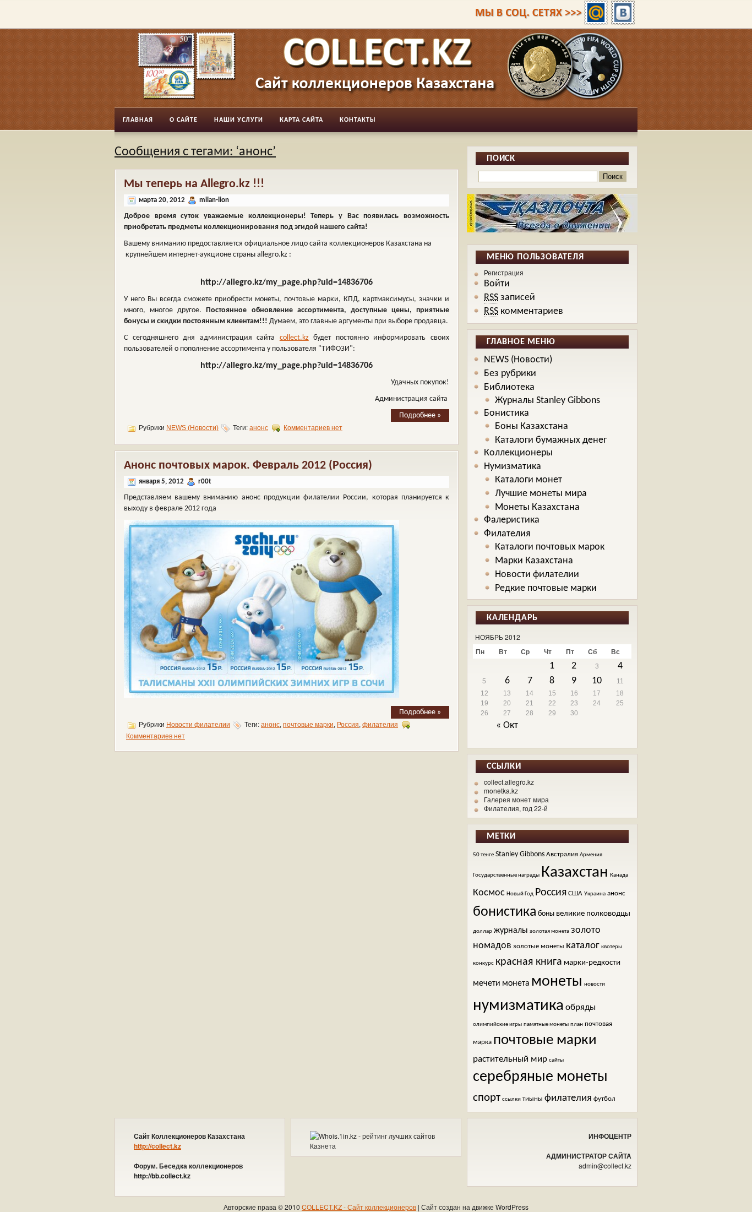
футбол (604, 1099)
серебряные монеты (540, 1077)
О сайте (184, 120)
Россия (348, 725)
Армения (591, 855)
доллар (482, 931)
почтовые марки (308, 725)
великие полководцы (593, 914)
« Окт (507, 725)
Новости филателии (198, 725)
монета (516, 983)
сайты (556, 1060)
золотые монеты (538, 946)
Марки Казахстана (534, 561)
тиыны (532, 1099)
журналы (511, 930)
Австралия (562, 854)
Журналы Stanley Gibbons (547, 400)
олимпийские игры (497, 1024)
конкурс (483, 963)
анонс (258, 428)
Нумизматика (512, 466)
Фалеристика (512, 520)
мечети (486, 983)
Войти (497, 284)
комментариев (523, 311)
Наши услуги (238, 120)
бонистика (504, 912)
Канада (619, 875)
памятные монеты (546, 1024)
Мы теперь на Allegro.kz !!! (194, 184)
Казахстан (574, 873)
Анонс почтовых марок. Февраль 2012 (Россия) (248, 465)
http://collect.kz (157, 1146)
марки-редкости (592, 963)
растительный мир (510, 1059)
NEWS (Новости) (192, 428)
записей (509, 297)
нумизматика (518, 1006)
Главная (138, 120)
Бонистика (506, 413)
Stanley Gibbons (519, 854)
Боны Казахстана (531, 426)
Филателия (507, 534)
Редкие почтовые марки (546, 588)
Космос (489, 893)
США (575, 893)
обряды (580, 1007)
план (576, 1024)
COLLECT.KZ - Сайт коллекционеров (359, 1206)
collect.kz (294, 338)
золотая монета (549, 931)
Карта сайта (301, 120)
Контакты (358, 120)
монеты (556, 982)
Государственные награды (506, 875)
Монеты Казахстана (537, 507)
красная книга (528, 962)
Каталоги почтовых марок (549, 547)
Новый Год (519, 894)
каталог (583, 946)
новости (594, 984)
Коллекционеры (518, 453)
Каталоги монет (528, 480)
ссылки (511, 1099)
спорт (486, 1098)
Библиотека (509, 387)
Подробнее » (420, 415)
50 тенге (483, 855)
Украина (595, 894)
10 (597, 681)
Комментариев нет (313, 428)
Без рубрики (510, 373)
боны (546, 913)
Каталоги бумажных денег (551, 440)
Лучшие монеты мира (541, 493)
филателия (380, 725)
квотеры (611, 947)
